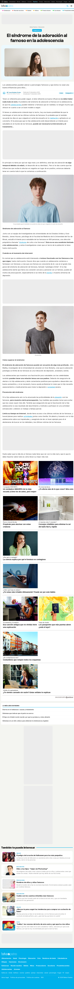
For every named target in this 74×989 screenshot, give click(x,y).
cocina (22, 973)
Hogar (65, 1)
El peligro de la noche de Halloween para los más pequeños (39, 855)
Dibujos (4, 962)
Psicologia (20, 880)
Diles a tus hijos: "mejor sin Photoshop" (32, 869)
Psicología (59, 1)
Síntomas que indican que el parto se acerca (18, 713)
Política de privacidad (17, 977)
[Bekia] (5, 2)
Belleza (24, 1)
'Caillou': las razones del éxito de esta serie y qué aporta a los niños (43, 924)
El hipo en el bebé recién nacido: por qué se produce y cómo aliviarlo (26, 717)
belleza (15, 973)
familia (49, 273)
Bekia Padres (33, 27)
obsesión (58, 397)
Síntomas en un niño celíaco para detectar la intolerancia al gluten (25, 721)
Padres (35, 1)
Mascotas (47, 1)
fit (63, 973)
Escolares (51, 966)
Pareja (41, 1)
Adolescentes (7, 969)
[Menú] (71, 5)
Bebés (26, 966)
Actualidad (12, 1)
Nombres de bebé (49, 958)
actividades (28, 416)
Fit (69, 1)
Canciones (12, 962)
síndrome (22, 242)
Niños (32, 966)
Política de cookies (33, 977)
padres (27, 973)
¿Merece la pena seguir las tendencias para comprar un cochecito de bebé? (43, 910)
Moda (18, 1)
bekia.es (4, 973)
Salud (53, 1)
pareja (33, 973)
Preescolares (41, 966)
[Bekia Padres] (7, 6)
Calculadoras (62, 958)
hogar (59, 973)
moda (10, 973)
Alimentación (6, 958)
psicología (52, 973)
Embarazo (5, 966)
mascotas (40, 973)
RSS (42, 977)
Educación (41, 27)
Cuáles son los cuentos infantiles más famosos (35, 896)
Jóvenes (17, 969)
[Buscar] (67, 6)
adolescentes (16, 105)
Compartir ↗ (69, 93)
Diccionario (22, 962)
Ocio (18, 922)
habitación (54, 118)
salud (46, 973)
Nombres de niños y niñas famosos (30, 882)
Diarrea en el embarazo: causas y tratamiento (18, 709)
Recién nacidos (16, 966)
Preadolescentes (63, 966)
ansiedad (51, 387)
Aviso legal (5, 977)
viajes (67, 973)
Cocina (30, 1)
